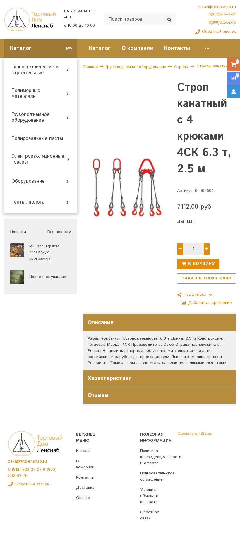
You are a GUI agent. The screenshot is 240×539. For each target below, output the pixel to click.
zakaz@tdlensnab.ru (216, 7)
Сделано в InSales (194, 434)
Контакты (177, 48)
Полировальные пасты (37, 139)
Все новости (59, 232)
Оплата (83, 498)
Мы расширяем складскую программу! (44, 252)
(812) (17, 469)
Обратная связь (149, 515)
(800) (51, 469)
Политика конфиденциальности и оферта (160, 457)
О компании (137, 48)
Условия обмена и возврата (149, 496)
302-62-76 (18, 476)
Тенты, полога (27, 202)
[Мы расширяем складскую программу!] (17, 250)
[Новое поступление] (17, 277)
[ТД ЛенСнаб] (30, 19)
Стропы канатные (214, 66)
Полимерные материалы (25, 94)
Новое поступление (47, 277)
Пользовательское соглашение (157, 476)
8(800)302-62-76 (222, 22)
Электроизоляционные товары (37, 159)
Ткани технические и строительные (35, 70)
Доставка (85, 488)
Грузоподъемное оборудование (30, 118)
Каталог (100, 48)
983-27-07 (32, 469)
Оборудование (27, 182)
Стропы (182, 67)
